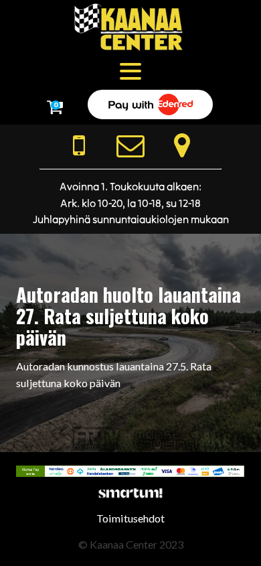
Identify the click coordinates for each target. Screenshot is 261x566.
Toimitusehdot (130, 518)
